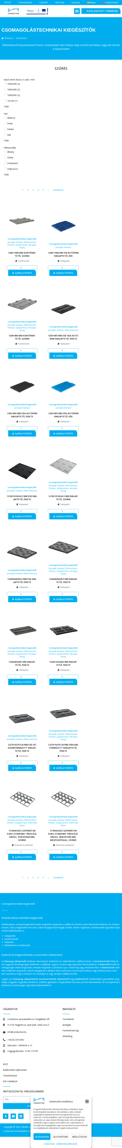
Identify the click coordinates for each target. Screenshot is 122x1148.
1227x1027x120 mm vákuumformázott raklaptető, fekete (63, 747)
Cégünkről (43, 2)
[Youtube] (13, 1116)
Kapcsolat (76, 2)
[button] (87, 1101)
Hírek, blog (59, 2)
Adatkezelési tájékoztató (66, 1143)
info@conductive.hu (16, 1032)
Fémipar (11, 245)
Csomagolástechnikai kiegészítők (22, 239)
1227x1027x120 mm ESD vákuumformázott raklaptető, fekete (22, 747)
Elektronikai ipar (71, 330)
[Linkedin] (21, 1116)
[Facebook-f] (5, 1116)
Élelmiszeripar (30, 242)
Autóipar (19, 242)
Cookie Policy (49, 1143)
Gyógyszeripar (21, 245)
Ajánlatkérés (23, 272)
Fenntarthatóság (25, 2)
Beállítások (79, 1136)
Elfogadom (42, 1136)
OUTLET (7, 2)
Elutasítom (61, 1136)
